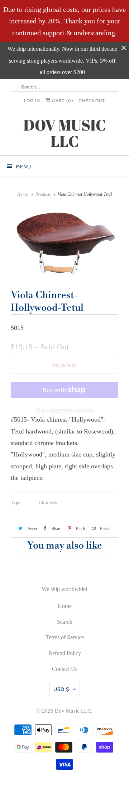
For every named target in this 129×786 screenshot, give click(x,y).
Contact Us (64, 669)
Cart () (62, 100)
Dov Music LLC (73, 711)
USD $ (61, 689)
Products (43, 194)
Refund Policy (64, 653)
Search (64, 622)
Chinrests (48, 502)
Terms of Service (65, 637)
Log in (32, 100)
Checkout (91, 100)
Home (65, 606)
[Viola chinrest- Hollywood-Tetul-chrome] (64, 242)
